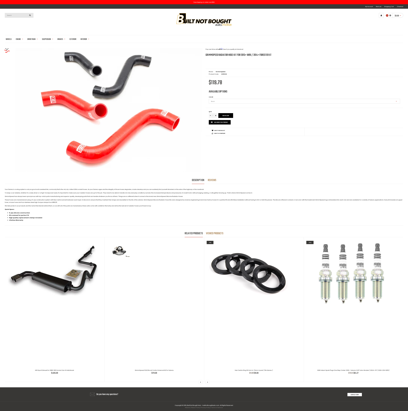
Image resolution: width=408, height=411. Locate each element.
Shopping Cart (389, 6)
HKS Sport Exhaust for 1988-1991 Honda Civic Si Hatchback (54, 370)
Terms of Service (217, 408)
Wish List (378, 6)
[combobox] (19, 15)
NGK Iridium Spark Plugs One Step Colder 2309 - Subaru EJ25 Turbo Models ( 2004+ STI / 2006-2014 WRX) (353, 370)
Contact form (355, 394)
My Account (369, 6)
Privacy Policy (205, 408)
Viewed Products (214, 233)
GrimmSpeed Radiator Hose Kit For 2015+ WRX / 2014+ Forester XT (238, 55)
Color (211, 97)
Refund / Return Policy (192, 408)
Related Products (194, 233)
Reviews (212, 180)
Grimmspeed (220, 72)
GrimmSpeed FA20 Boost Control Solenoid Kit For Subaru (154, 370)
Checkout (400, 6)
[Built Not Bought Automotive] (204, 30)
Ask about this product (221, 122)
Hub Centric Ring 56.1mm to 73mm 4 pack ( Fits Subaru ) (254, 370)
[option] (108, 110)
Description (198, 180)
